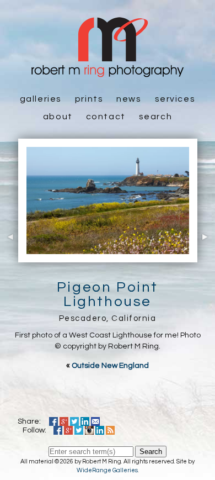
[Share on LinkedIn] (84, 421)
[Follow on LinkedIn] (99, 430)
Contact (106, 116)
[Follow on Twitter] (78, 430)
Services (175, 98)
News (128, 98)
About (58, 116)
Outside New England (110, 366)
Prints (89, 98)
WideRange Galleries (107, 470)
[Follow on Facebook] (57, 430)
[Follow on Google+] (68, 430)
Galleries (41, 98)
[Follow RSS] (110, 430)
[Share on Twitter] (74, 421)
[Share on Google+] (64, 421)
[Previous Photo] (9, 256)
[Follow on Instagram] (89, 430)
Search (156, 116)
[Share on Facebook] (53, 421)
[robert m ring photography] (107, 72)
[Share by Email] (95, 421)
